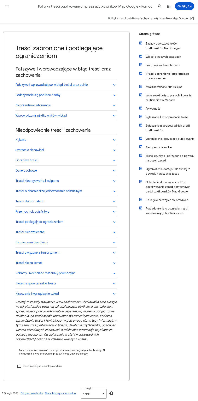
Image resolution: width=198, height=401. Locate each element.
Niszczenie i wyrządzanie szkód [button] (37, 294)
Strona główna (149, 34)
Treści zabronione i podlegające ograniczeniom (167, 76)
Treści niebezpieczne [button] (30, 232)
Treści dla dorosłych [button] (29, 201)
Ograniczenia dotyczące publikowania (170, 139)
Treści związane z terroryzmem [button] (37, 253)
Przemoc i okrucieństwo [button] (32, 212)
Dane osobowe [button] (26, 171)
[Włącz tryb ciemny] (111, 393)
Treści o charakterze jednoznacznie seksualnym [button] (48, 191)
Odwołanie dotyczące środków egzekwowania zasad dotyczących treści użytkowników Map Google (168, 186)
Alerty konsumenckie (159, 147)
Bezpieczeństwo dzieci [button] (31, 242)
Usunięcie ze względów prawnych (167, 200)
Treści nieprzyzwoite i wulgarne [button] (37, 181)
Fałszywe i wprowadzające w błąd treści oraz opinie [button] (51, 85)
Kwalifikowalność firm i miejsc (164, 87)
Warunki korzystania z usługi (60, 393)
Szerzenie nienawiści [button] (29, 150)
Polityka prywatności (32, 393)
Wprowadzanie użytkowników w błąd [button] (41, 116)
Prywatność (153, 108)
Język (88, 388)
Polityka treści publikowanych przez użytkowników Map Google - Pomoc (95, 6)
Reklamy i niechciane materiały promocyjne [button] (45, 273)
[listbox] (94, 394)
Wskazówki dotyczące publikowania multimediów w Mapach (168, 98)
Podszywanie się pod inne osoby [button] (37, 95)
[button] (7, 6)
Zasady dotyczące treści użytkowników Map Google (163, 46)
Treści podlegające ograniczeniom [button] (39, 222)
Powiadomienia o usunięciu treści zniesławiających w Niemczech (167, 211)
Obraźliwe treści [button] (26, 160)
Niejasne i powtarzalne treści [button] (35, 283)
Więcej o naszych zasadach (163, 56)
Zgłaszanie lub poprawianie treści (167, 117)
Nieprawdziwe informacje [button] (33, 105)
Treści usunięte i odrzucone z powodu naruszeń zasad (170, 158)
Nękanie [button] (20, 140)
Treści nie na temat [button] (29, 263)
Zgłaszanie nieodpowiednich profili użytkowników (168, 128)
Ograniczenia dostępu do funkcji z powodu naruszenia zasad (168, 171)
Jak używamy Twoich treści (163, 65)
